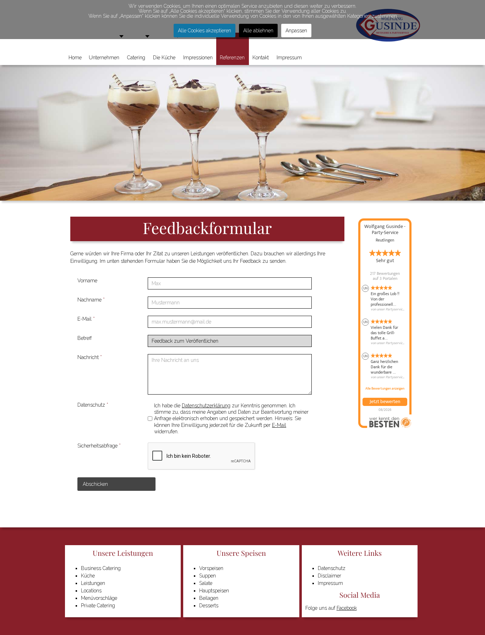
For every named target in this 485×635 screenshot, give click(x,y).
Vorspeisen (211, 568)
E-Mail (86, 319)
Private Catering (98, 605)
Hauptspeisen (214, 590)
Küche (88, 576)
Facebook (347, 608)
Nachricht (89, 357)
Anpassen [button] (296, 30)
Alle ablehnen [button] (258, 30)
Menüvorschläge (99, 598)
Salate (205, 583)
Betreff (84, 338)
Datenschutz (92, 405)
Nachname (91, 300)
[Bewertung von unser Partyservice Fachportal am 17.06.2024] (385, 298)
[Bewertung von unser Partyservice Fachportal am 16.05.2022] (385, 366)
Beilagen (208, 598)
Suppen (207, 576)
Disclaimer (329, 576)
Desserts (208, 605)
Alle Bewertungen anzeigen (384, 388)
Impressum (330, 583)
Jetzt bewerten (385, 402)
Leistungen (93, 583)
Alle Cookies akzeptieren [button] (204, 30)
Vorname (87, 280)
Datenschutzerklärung (206, 405)
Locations (91, 590)
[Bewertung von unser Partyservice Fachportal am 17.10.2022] (385, 332)
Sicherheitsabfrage (99, 446)
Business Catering (101, 568)
